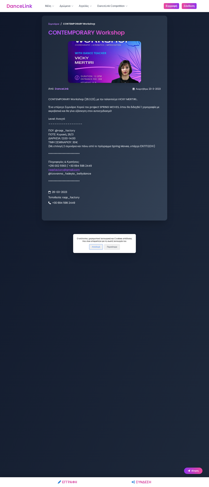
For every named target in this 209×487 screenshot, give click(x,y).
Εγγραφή (69, 482)
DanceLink (62, 89)
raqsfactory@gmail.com (64, 170)
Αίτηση (195, 471)
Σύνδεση (143, 482)
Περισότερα (112, 247)
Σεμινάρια (53, 23)
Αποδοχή (96, 247)
